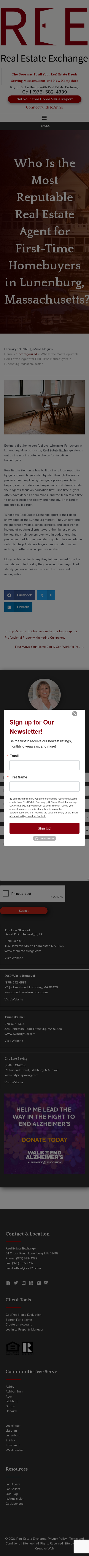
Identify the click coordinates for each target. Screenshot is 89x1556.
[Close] (74, 713)
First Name (18, 777)
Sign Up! (44, 828)
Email (14, 756)
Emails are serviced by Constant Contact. (44, 814)
